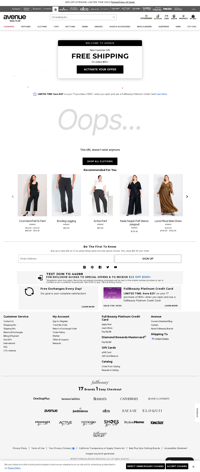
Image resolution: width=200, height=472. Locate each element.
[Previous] (12, 196)
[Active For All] (65, 423)
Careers (154, 325)
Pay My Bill (106, 331)
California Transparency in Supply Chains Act (102, 448)
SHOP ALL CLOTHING (100, 161)
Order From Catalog (111, 366)
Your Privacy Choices (59, 448)
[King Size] (157, 423)
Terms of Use (38, 448)
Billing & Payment (11, 336)
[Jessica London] (158, 398)
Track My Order (60, 325)
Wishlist (56, 336)
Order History (59, 332)
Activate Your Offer (100, 69)
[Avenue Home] (15, 18)
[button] (120, 2)
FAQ (5, 347)
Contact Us (9, 321)
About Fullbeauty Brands (162, 328)
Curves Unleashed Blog (161, 321)
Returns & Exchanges (13, 332)
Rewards (57, 343)
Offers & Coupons (61, 339)
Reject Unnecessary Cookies (145, 466)
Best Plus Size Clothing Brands (145, 448)
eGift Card (106, 352)
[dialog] (194, 9)
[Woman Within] (70, 398)
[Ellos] (106, 410)
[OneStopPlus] (41, 398)
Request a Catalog (110, 370)
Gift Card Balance (110, 356)
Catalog (107, 361)
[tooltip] (16, 9)
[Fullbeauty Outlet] (100, 434)
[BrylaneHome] (134, 423)
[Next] (187, 196)
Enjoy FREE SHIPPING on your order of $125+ (100, 2)
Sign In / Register (60, 321)
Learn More (161, 94)
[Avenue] (51, 410)
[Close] (193, 466)
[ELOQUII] (152, 410)
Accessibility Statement (175, 448)
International (9, 343)
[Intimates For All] (88, 423)
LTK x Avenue (10, 350)
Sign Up (147, 258)
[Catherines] (129, 398)
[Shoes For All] (111, 423)
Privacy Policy (14, 468)
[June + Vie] (129, 410)
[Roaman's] (100, 398)
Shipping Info (9, 328)
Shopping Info (10, 325)
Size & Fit (8, 339)
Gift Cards (109, 347)
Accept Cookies (177, 466)
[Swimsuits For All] (42, 423)
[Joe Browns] (80, 410)
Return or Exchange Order (65, 328)
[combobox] (83, 17)
